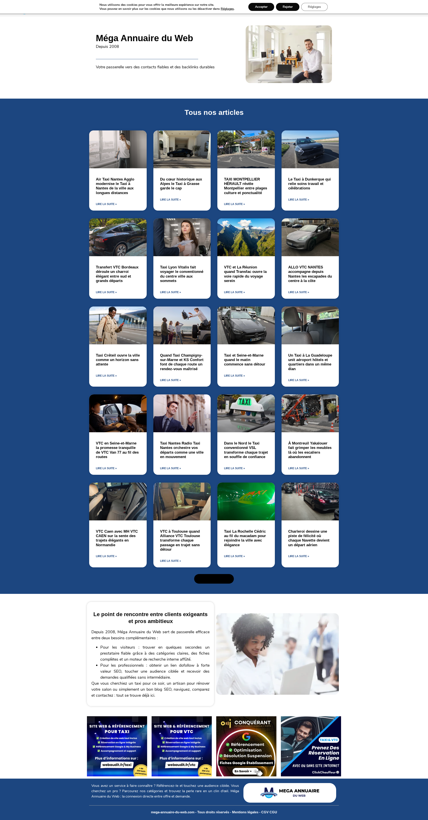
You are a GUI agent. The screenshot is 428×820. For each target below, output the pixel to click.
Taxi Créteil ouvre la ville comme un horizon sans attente (118, 360)
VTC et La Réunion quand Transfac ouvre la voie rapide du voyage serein (245, 274)
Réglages (227, 9)
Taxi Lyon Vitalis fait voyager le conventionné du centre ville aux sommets (181, 274)
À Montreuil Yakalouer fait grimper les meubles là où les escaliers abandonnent (309, 450)
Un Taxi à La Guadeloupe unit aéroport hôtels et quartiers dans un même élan (310, 362)
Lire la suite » (106, 204)
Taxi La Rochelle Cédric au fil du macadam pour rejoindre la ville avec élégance (245, 538)
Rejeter (288, 7)
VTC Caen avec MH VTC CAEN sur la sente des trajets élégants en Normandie (117, 538)
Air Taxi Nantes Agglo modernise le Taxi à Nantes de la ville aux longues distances (115, 186)
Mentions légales (245, 812)
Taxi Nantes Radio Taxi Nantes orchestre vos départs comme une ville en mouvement (182, 450)
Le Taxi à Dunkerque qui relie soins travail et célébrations (309, 184)
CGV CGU (269, 812)
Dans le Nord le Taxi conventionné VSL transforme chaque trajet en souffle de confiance (246, 450)
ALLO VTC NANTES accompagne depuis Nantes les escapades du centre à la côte (310, 274)
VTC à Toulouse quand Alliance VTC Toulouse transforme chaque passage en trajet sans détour (180, 540)
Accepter (261, 7)
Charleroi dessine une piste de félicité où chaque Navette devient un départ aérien (308, 538)
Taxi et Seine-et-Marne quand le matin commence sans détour (244, 360)
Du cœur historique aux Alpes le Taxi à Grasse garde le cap (181, 184)
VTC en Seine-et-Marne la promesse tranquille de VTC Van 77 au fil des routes (117, 450)
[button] (214, 579)
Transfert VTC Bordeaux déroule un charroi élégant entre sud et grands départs (117, 274)
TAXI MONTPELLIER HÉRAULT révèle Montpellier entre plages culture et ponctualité (245, 186)
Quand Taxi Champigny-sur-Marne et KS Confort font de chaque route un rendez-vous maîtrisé (182, 362)
